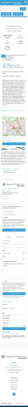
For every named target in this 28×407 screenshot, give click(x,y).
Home (3, 169)
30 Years (6, 308)
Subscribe (14, 230)
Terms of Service (13, 297)
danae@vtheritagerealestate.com (14, 367)
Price (3, 313)
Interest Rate (5, 323)
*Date (3, 250)
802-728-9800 (7, 191)
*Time (3, 256)
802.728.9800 (14, 365)
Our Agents (6, 199)
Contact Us (6, 196)
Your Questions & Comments (9, 261)
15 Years (12, 308)
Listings (8, 169)
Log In (16, 386)
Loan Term (4, 304)
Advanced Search (6, 14)
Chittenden (15, 169)
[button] (23, 8)
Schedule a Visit (19, 236)
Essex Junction (7, 170)
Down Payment (6, 318)
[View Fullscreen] (4, 124)
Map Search (14, 382)
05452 (12, 170)
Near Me (17, 14)
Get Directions (14, 143)
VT (11, 169)
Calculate (14, 328)
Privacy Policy (12, 226)
